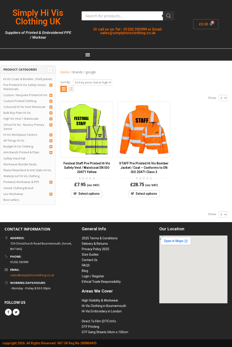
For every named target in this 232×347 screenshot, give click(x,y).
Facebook (8, 312)
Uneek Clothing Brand (18, 188)
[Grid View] (63, 89)
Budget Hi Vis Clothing (18, 146)
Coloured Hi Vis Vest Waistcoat (24, 107)
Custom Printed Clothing (19, 101)
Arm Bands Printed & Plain (21, 152)
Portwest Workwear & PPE (21, 182)
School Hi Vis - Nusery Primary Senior (23, 127)
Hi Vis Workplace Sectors (20, 135)
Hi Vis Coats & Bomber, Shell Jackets (27, 79)
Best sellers (11, 200)
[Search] (168, 15)
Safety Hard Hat (14, 158)
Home (64, 72)
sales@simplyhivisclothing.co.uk (32, 275)
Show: (212, 98)
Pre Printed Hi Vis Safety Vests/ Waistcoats (24, 87)
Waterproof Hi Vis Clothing (21, 176)
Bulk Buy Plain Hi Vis (17, 113)
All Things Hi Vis (13, 140)
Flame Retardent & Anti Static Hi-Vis (27, 170)
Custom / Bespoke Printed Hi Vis (25, 95)
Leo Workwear (13, 194)
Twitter (16, 312)
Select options (89, 193)
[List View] (71, 89)
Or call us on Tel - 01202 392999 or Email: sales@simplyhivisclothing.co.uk (127, 31)
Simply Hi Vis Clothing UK (37, 17)
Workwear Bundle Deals (20, 164)
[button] (87, 54)
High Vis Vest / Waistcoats (21, 118)
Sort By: (65, 82)
